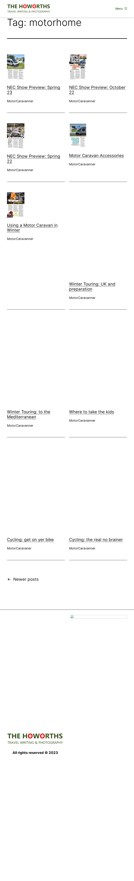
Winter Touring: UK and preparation (92, 286)
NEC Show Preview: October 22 (97, 90)
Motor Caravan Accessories (96, 155)
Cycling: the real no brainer (96, 539)
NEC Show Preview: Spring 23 (33, 90)
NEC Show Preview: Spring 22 (33, 159)
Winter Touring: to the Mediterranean (28, 414)
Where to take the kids (91, 411)
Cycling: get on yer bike (30, 539)
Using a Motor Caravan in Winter (32, 228)
